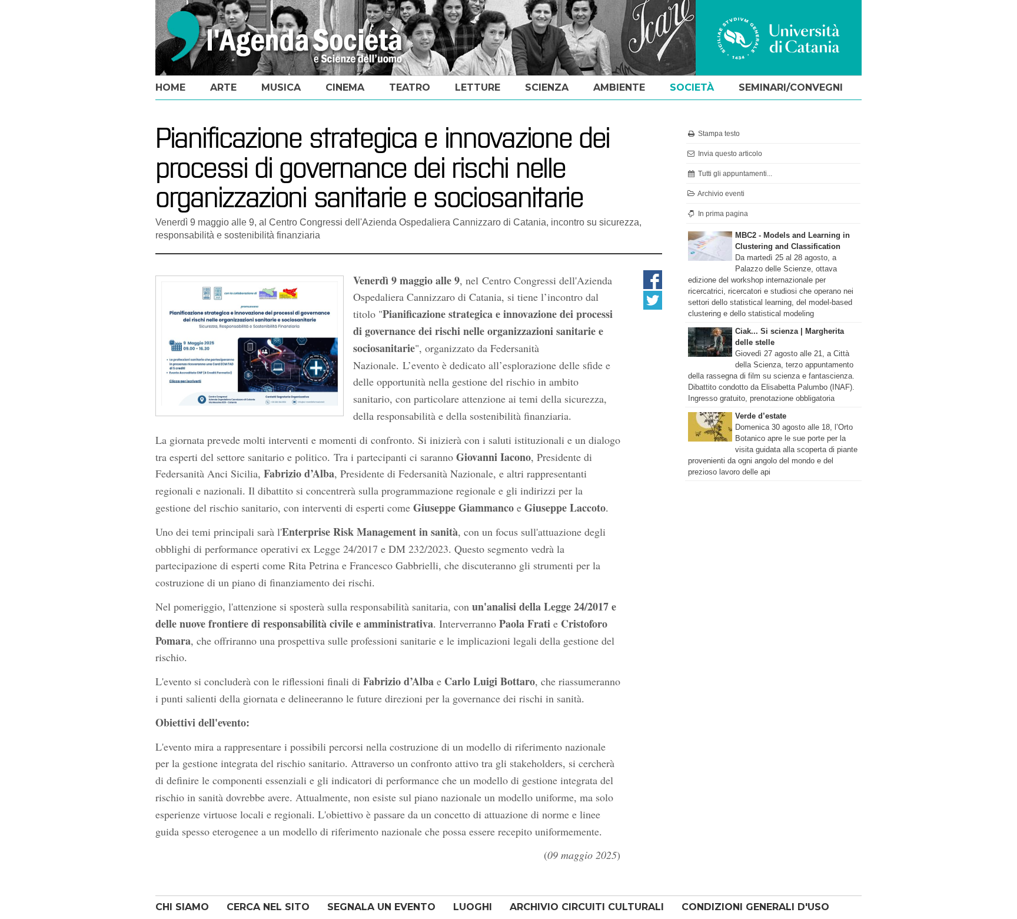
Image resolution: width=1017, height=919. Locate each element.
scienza (547, 87)
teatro (409, 87)
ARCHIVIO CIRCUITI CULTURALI (587, 907)
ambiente (619, 87)
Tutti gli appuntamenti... (734, 174)
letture (477, 87)
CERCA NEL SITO (268, 907)
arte (223, 87)
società (692, 87)
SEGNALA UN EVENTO (381, 907)
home (170, 87)
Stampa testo (718, 134)
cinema (344, 87)
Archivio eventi (720, 194)
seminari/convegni (791, 87)
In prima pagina (722, 214)
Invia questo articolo (729, 154)
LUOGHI (472, 907)
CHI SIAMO (182, 907)
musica (281, 87)
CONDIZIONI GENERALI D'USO (755, 907)
